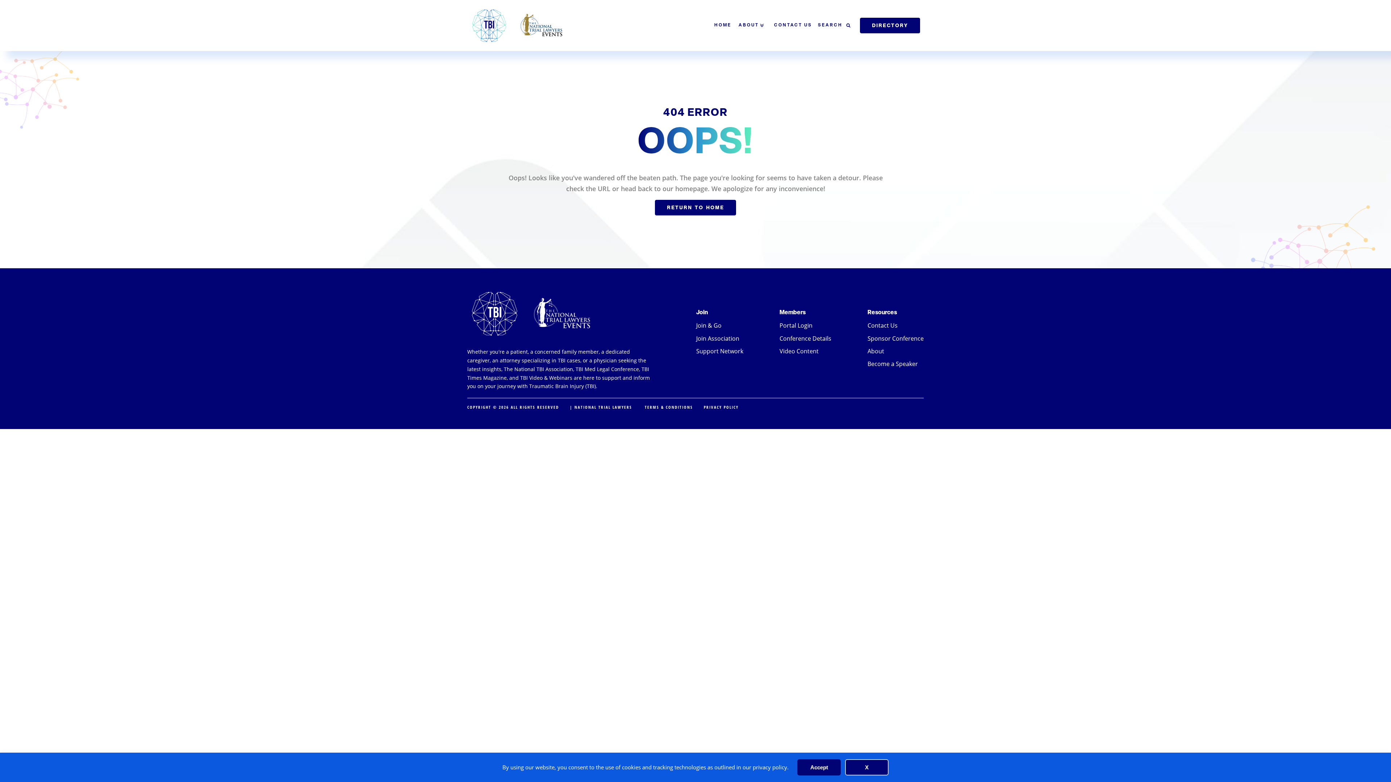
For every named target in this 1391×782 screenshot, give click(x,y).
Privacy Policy (721, 407)
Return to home (695, 207)
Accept (819, 767)
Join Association (717, 338)
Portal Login (796, 325)
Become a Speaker (893, 364)
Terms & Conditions (669, 407)
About (749, 25)
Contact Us (793, 25)
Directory (890, 25)
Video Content (799, 351)
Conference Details (805, 338)
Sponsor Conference (896, 338)
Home (722, 25)
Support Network (719, 351)
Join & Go (709, 325)
